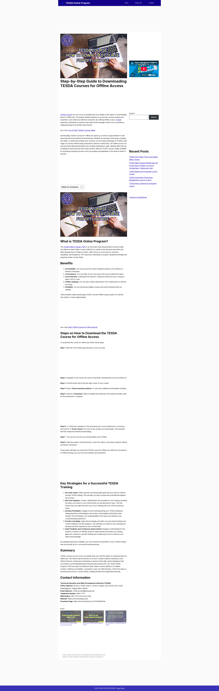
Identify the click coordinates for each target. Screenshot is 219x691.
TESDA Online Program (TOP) (74, 247)
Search (131, 113)
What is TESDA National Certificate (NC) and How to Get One (83, 657)
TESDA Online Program (78, 3)
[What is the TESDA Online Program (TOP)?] (93, 616)
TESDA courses (66, 115)
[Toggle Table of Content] (81, 187)
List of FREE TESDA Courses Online (81, 130)
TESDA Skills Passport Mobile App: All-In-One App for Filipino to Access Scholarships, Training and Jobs (143, 165)
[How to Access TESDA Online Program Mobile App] (70, 616)
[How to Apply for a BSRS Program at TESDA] (115, 616)
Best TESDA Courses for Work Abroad (82, 327)
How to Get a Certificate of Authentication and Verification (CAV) (84, 654)
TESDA (126, 3)
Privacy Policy (120, 688)
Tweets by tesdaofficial (138, 197)
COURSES (151, 3)
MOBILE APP (138, 3)
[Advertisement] (109, 19)
